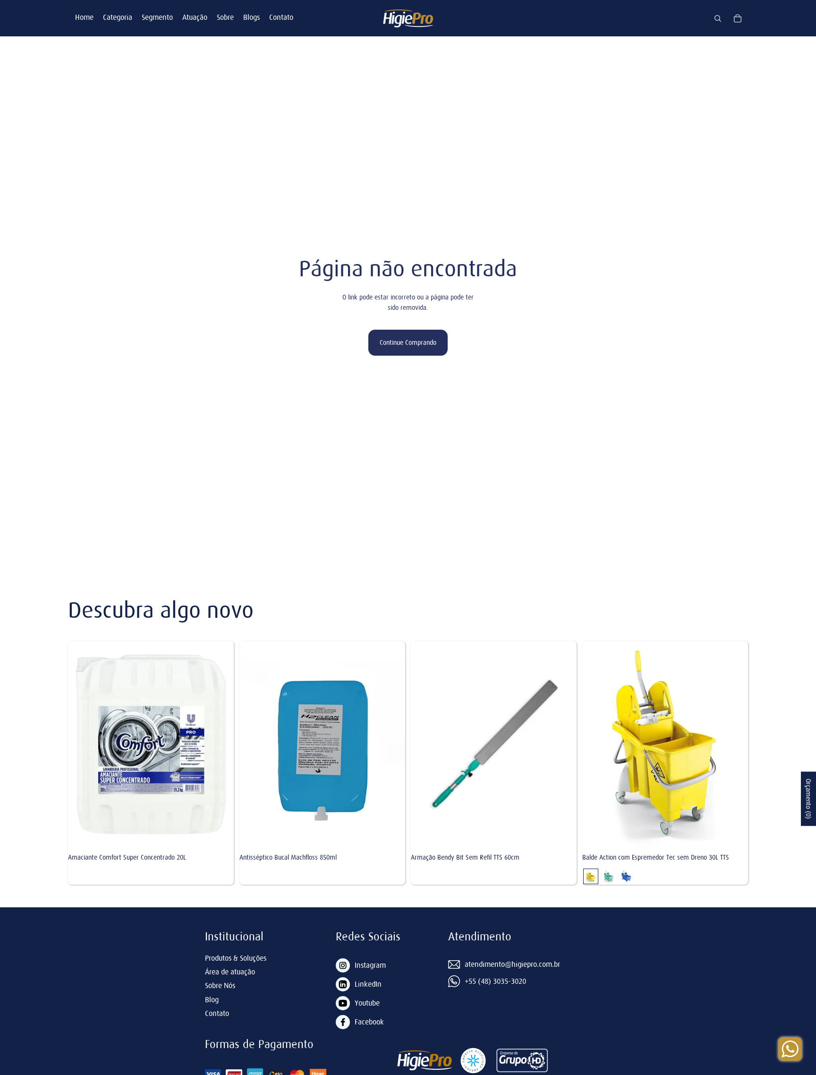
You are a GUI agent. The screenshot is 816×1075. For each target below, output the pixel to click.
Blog (212, 999)
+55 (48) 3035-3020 (495, 981)
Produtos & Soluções (235, 958)
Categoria (117, 17)
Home (84, 17)
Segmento (157, 17)
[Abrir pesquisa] (717, 18)
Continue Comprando (408, 342)
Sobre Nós (220, 985)
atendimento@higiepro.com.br (512, 964)
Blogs (251, 17)
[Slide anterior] (589, 744)
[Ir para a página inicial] (408, 18)
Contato (281, 17)
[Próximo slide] (741, 744)
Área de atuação (230, 971)
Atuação (194, 17)
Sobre (225, 17)
